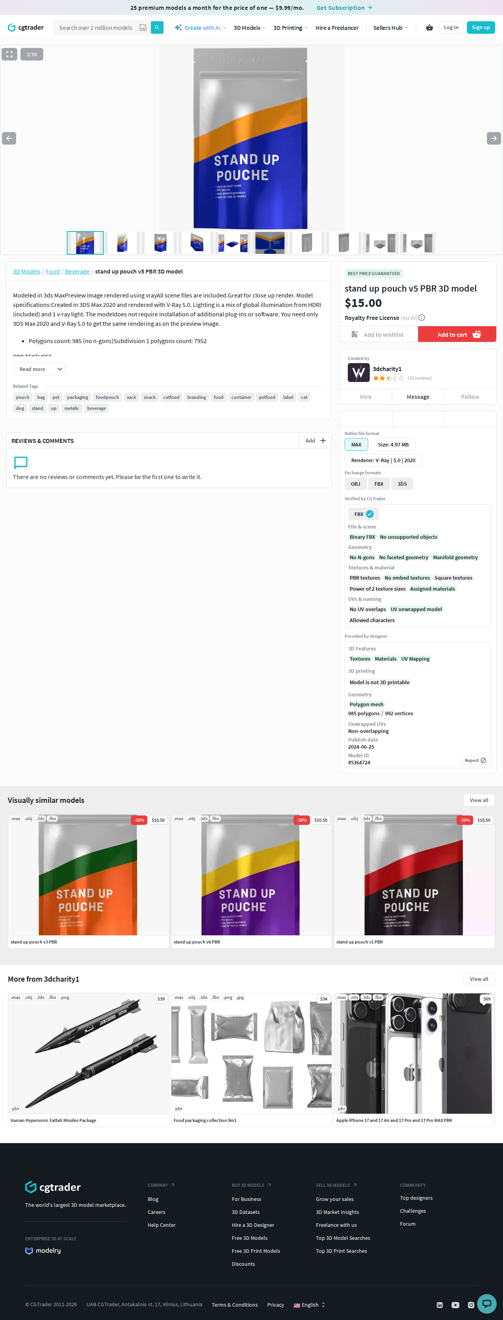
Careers (156, 1211)
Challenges (413, 1210)
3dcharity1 (387, 369)
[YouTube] (456, 1305)
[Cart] (429, 27)
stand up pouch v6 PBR (197, 942)
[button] (143, 27)
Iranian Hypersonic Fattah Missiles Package (53, 1120)
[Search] (157, 27)
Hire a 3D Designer (253, 1224)
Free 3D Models (250, 1237)
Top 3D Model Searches (343, 1237)
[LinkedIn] (440, 1305)
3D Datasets (246, 1211)
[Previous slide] (9, 138)
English (306, 1305)
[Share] (470, 419)
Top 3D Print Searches (341, 1250)
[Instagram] (472, 1305)
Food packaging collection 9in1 (205, 1120)
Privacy (275, 1304)
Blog (153, 1199)
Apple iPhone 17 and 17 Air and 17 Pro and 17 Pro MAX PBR (394, 1120)
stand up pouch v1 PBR (359, 942)
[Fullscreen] (9, 54)
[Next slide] (494, 138)
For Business (246, 1199)
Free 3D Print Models (256, 1250)
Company (158, 1185)
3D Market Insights (337, 1211)
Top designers (416, 1197)
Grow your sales (335, 1199)
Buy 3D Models (248, 1185)
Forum (408, 1223)
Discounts (243, 1263)
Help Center (162, 1224)
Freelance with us (336, 1224)
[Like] (366, 419)
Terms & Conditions (235, 1304)
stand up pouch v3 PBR (34, 942)
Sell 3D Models (333, 1185)
